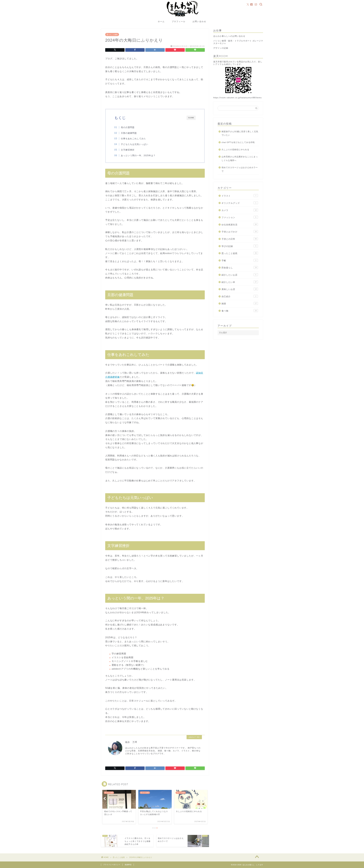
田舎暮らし (239, 267)
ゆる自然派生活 (239, 224)
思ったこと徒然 (112, 34)
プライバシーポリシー (111, 864)
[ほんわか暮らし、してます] (182, 17)
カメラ (239, 210)
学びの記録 (239, 246)
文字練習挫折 (128, 150)
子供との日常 (239, 239)
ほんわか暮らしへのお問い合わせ (229, 36)
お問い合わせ (199, 21)
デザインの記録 (220, 48)
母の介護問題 (128, 127)
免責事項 (128, 864)
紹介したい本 (239, 282)
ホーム (161, 21)
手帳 (239, 260)
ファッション (239, 217)
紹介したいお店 (239, 275)
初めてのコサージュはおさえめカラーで (240, 169)
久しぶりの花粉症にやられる (235, 150)
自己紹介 (239, 296)
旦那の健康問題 (129, 133)
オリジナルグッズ (239, 203)
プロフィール (178, 21)
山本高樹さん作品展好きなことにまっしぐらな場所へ (240, 158)
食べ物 (239, 311)
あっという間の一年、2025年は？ (138, 155)
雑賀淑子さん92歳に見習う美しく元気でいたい (240, 133)
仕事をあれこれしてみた (133, 138)
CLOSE (191, 117)
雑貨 (239, 303)
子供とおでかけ (239, 231)
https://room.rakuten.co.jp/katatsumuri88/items (237, 98)
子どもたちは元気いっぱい (134, 144)
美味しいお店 (239, 289)
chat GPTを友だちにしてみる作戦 (238, 142)
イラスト (239, 196)
